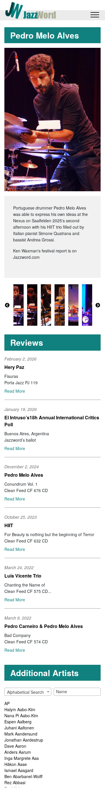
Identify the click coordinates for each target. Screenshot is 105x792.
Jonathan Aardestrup (23, 740)
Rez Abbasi (14, 782)
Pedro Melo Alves (23, 474)
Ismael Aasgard (18, 770)
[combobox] (27, 692)
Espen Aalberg (18, 721)
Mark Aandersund (20, 734)
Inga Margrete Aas (21, 758)
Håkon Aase (15, 764)
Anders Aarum (17, 752)
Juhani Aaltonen (19, 728)
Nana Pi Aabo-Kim (21, 715)
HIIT (8, 525)
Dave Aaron (15, 746)
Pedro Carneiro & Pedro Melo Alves (43, 626)
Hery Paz (14, 367)
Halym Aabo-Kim (19, 709)
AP (7, 703)
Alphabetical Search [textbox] (25, 692)
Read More (14, 391)
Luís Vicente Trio (22, 575)
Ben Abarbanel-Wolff (23, 776)
